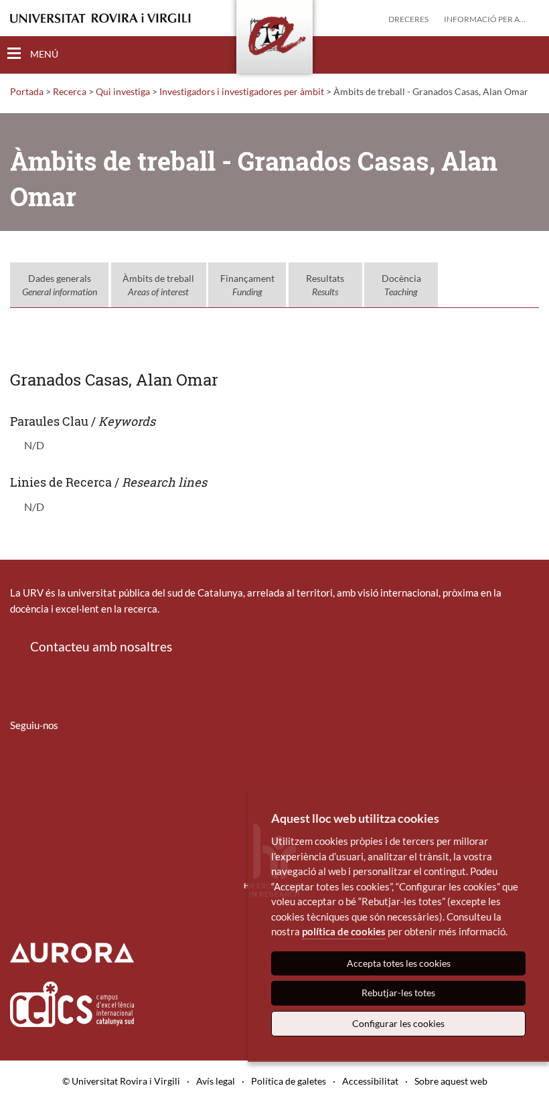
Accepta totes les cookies (399, 963)
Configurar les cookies (398, 1023)
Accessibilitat (370, 1081)
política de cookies (344, 931)
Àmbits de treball (158, 284)
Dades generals (59, 284)
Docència (401, 284)
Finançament (247, 284)
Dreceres (408, 19)
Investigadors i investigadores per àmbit (241, 91)
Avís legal (215, 1081)
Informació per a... (485, 19)
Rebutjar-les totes (398, 992)
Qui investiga (123, 91)
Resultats (325, 284)
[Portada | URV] (274, 39)
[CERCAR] (528, 54)
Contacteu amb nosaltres (101, 646)
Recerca (69, 91)
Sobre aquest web (450, 1081)
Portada (27, 91)
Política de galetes (288, 1081)
